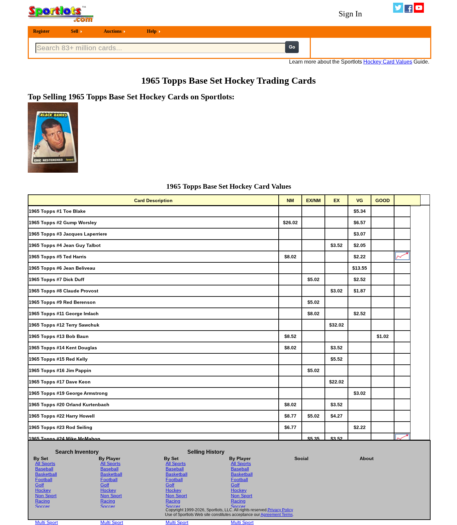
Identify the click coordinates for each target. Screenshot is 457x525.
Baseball (44, 468)
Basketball (46, 474)
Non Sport (46, 495)
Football (43, 479)
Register (41, 31)
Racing (42, 501)
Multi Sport (46, 522)
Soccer (42, 506)
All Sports (45, 463)
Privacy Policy (280, 510)
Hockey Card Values (387, 62)
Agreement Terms (277, 514)
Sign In (350, 13)
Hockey (43, 490)
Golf (39, 485)
